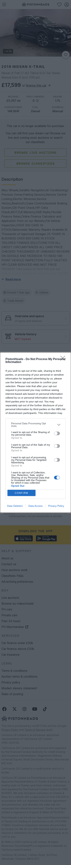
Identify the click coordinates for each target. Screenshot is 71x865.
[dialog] (35, 432)
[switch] (57, 433)
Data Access (35, 505)
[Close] (63, 359)
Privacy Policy (56, 505)
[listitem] (35, 424)
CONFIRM (21, 493)
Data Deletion (15, 505)
